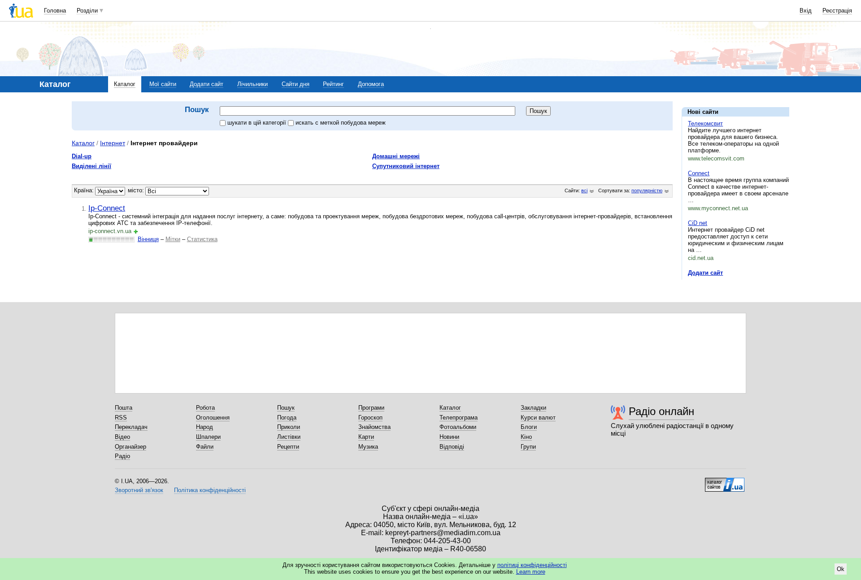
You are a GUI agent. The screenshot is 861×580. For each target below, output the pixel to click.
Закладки (533, 407)
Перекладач (131, 427)
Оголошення (213, 417)
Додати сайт (206, 84)
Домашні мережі (396, 156)
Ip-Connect (106, 207)
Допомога (371, 84)
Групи (528, 446)
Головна (55, 10)
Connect (698, 173)
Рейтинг (333, 84)
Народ (204, 427)
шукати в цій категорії (257, 122)
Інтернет (112, 143)
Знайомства (374, 427)
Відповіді (451, 446)
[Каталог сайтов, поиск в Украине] (724, 481)
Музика (368, 446)
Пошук (286, 407)
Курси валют (538, 417)
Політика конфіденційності (210, 490)
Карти (366, 436)
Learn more (530, 571)
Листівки (288, 436)
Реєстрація (837, 10)
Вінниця (148, 239)
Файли (204, 446)
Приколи (288, 427)
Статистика (202, 239)
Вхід (806, 10)
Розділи (87, 10)
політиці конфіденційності (532, 565)
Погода (286, 417)
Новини (449, 436)
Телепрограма (458, 417)
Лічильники (252, 84)
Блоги (529, 427)
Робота (205, 407)
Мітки (172, 239)
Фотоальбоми (457, 427)
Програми (371, 407)
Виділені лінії (91, 166)
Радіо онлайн (661, 411)
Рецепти (288, 446)
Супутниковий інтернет (405, 166)
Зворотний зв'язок (139, 490)
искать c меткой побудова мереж (341, 122)
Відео (122, 436)
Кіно (526, 436)
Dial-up (81, 156)
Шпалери (208, 436)
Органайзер (130, 446)
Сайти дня (295, 84)
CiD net (697, 223)
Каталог (124, 84)
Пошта (123, 407)
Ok (840, 569)
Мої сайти (162, 84)
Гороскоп (370, 417)
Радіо (122, 456)
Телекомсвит (705, 123)
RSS (121, 417)
